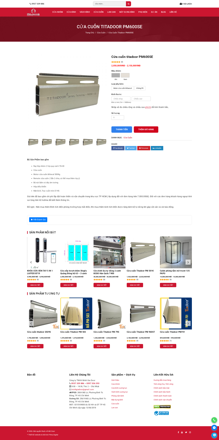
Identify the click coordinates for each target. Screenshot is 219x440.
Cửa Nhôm (57, 12)
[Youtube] (182, 432)
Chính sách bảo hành (162, 392)
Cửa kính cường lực (119, 388)
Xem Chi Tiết (35, 285)
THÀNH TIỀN (122, 129)
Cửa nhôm (115, 384)
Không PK (139, 88)
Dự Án (154, 12)
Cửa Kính (71, 12)
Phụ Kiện (142, 12)
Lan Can (111, 12)
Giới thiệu (115, 380)
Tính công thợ (159, 384)
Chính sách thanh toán (163, 396)
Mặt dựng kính (117, 400)
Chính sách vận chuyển (163, 400)
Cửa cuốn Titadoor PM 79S (73, 332)
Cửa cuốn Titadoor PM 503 (40, 332)
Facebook (118, 148)
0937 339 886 (77, 383)
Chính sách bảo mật (162, 388)
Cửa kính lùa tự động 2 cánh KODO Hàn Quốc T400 (74, 272)
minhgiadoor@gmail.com (83, 389)
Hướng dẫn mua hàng (162, 380)
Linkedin (157, 148)
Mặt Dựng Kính (127, 12)
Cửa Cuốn (99, 12)
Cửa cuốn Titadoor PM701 (139, 332)
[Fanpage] (178, 432)
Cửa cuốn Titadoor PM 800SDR (174, 332)
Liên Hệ (173, 12)
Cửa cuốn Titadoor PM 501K (107, 271)
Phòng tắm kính (117, 396)
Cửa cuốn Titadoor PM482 (172, 271)
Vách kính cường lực (119, 392)
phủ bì (148, 107)
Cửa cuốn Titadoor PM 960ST (108, 332)
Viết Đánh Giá (39, 219)
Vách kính (85, 12)
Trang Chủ (89, 33)
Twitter (132, 148)
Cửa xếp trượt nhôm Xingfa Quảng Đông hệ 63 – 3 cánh (40, 272)
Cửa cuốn (115, 404)
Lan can (114, 408)
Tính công (169, 384)
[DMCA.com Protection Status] (162, 406)
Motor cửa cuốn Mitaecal (122, 88)
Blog (163, 12)
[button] (30, 262)
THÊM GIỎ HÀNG (146, 129)
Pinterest (144, 148)
